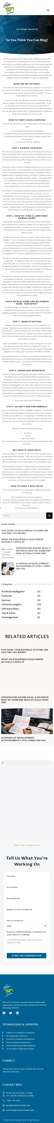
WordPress (37, 400)
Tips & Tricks (8, 613)
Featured (7, 595)
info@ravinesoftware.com (18, 1105)
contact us (19, 293)
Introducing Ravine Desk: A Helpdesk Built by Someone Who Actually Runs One (33, 551)
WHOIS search (36, 248)
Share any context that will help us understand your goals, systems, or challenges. (26, 933)
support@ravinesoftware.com (20, 1110)
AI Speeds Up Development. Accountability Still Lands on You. (33, 566)
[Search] (49, 515)
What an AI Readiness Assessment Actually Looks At (23, 541)
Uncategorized (10, 617)
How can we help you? (15, 920)
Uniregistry (35, 243)
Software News (10, 608)
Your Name (11, 876)
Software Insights (27, 29)
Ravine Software (41, 356)
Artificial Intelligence (13, 591)
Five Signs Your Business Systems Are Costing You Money (25, 532)
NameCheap (45, 243)
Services (6, 600)
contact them (30, 362)
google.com (25, 196)
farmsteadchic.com (10, 196)
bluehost (11, 245)
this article (27, 444)
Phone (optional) (13, 898)
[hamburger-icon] (48, 10)
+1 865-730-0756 (13, 1100)
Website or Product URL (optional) (19, 909)
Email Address (12, 887)
